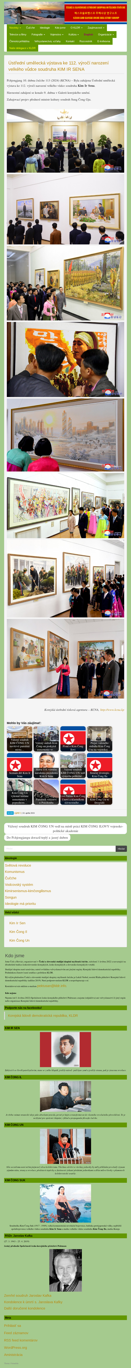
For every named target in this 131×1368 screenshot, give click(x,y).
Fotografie (37, 34)
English (88, 34)
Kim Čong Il (18, 932)
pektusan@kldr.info (51, 986)
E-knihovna (103, 41)
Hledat (121, 848)
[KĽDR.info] (65, 12)
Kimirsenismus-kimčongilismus (28, 891)
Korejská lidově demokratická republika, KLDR (43, 1015)
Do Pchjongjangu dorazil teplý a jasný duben (37, 837)
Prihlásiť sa (12, 1326)
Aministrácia (13, 1355)
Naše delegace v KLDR (22, 48)
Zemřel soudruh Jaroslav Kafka (27, 1295)
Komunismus (15, 872)
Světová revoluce (18, 865)
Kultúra (73, 34)
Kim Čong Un (19, 940)
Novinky (14, 27)
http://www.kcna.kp (112, 710)
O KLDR (76, 27)
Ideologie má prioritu (20, 904)
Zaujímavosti (95, 27)
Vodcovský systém (19, 884)
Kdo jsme (60, 27)
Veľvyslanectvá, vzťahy (47, 41)
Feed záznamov (16, 1333)
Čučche (30, 27)
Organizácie (105, 34)
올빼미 (18, 812)
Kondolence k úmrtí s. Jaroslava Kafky (33, 1302)
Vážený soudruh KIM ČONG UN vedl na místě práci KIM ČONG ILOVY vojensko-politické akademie (65, 828)
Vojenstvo (56, 34)
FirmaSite (14, 1363)
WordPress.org (15, 1347)
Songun (11, 897)
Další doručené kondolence (24, 1308)
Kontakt (70, 41)
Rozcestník (85, 41)
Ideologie (45, 27)
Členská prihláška (19, 41)
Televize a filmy (17, 34)
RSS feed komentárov (21, 1340)
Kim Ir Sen (17, 923)
